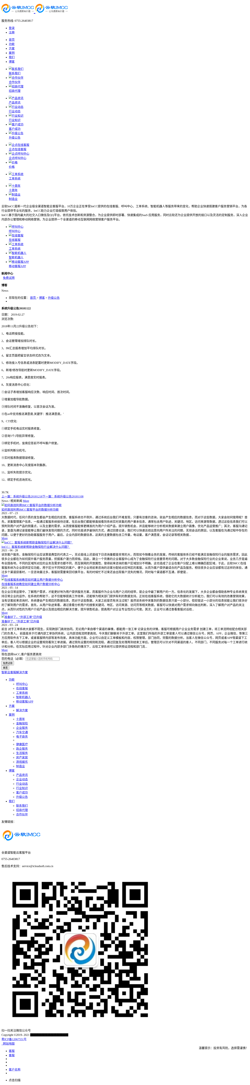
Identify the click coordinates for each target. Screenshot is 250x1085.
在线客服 (14, 239)
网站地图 (8, 1043)
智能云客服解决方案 (14, 672)
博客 (42, 297)
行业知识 (14, 120)
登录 (12, 28)
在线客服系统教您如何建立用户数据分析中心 (30, 584)
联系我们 (14, 73)
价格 (12, 166)
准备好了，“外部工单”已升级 (20, 621)
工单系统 (14, 178)
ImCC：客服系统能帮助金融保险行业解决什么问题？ (35, 546)
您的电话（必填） (13, 658)
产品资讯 (14, 102)
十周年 (13, 190)
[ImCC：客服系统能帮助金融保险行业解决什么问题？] (37, 542)
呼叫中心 (14, 231)
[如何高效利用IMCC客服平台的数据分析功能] (31, 505)
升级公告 (14, 137)
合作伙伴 (14, 82)
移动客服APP (17, 266)
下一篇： (62, 496)
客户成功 (14, 128)
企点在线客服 (17, 149)
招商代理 (14, 90)
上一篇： (21, 496)
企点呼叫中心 (17, 158)
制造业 (13, 199)
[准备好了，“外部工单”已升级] (21, 617)
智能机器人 (16, 257)
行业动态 (14, 111)
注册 (12, 32)
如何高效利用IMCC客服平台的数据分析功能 (30, 509)
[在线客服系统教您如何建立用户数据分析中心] (32, 579)
